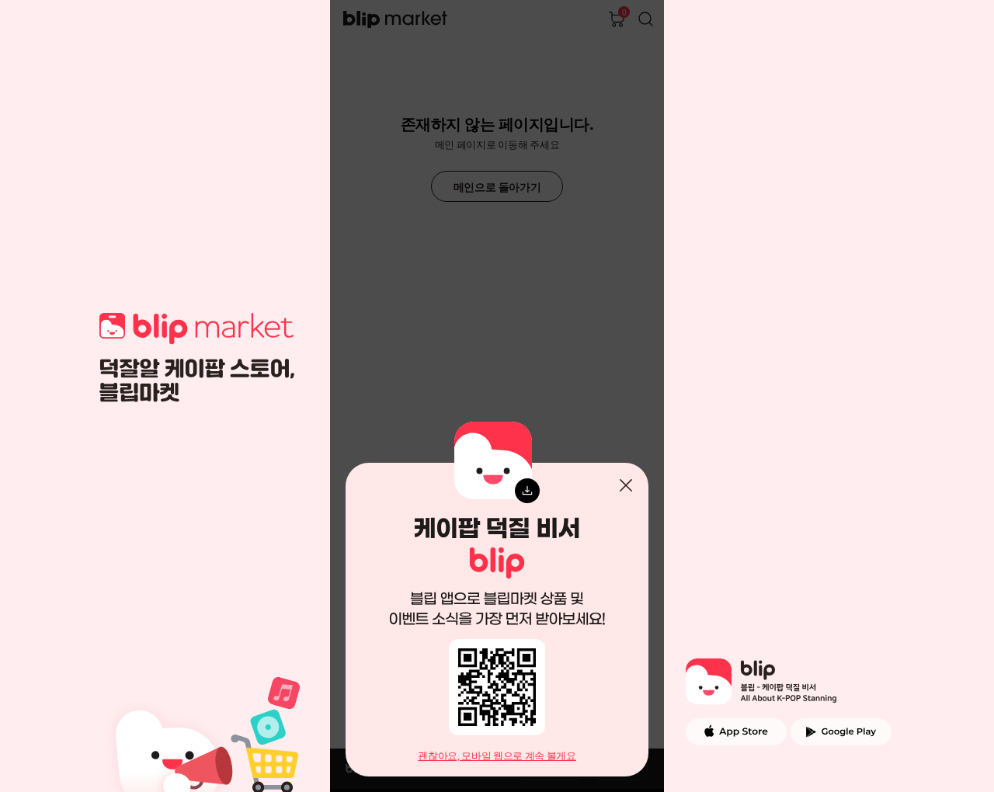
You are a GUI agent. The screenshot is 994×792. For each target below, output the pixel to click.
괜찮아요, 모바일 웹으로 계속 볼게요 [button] (497, 756)
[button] (626, 485)
